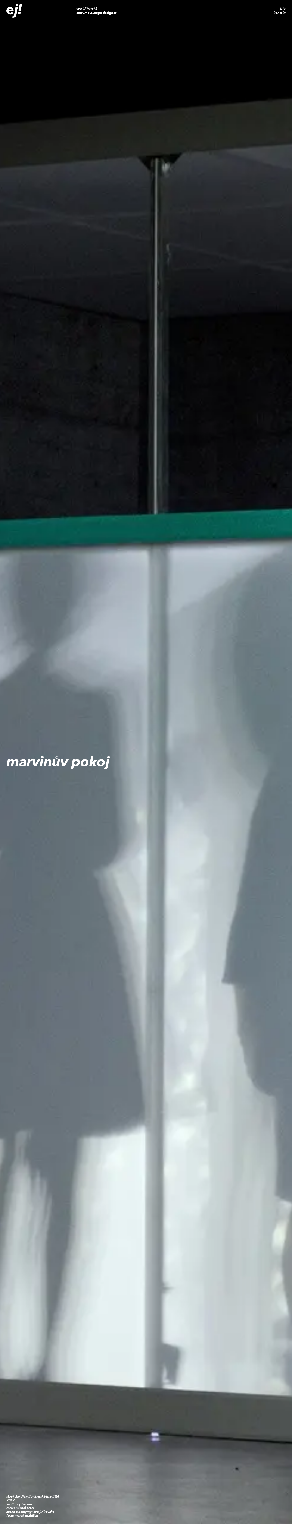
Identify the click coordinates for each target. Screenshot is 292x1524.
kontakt (280, 13)
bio (283, 8)
